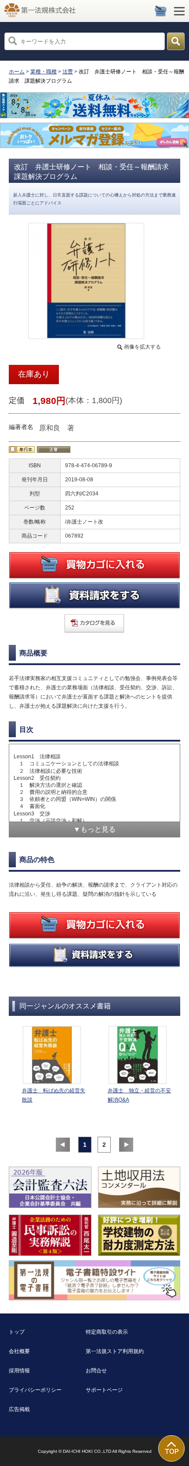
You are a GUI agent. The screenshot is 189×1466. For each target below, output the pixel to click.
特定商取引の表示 (107, 1332)
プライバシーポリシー (35, 1390)
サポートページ (104, 1390)
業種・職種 (43, 72)
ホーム (17, 72)
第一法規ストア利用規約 (115, 1351)
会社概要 (19, 1351)
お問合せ (96, 1371)
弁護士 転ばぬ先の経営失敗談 (53, 1095)
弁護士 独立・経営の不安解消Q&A (139, 1095)
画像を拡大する (142, 347)
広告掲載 (19, 1409)
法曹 (67, 72)
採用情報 (19, 1371)
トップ (17, 1332)
